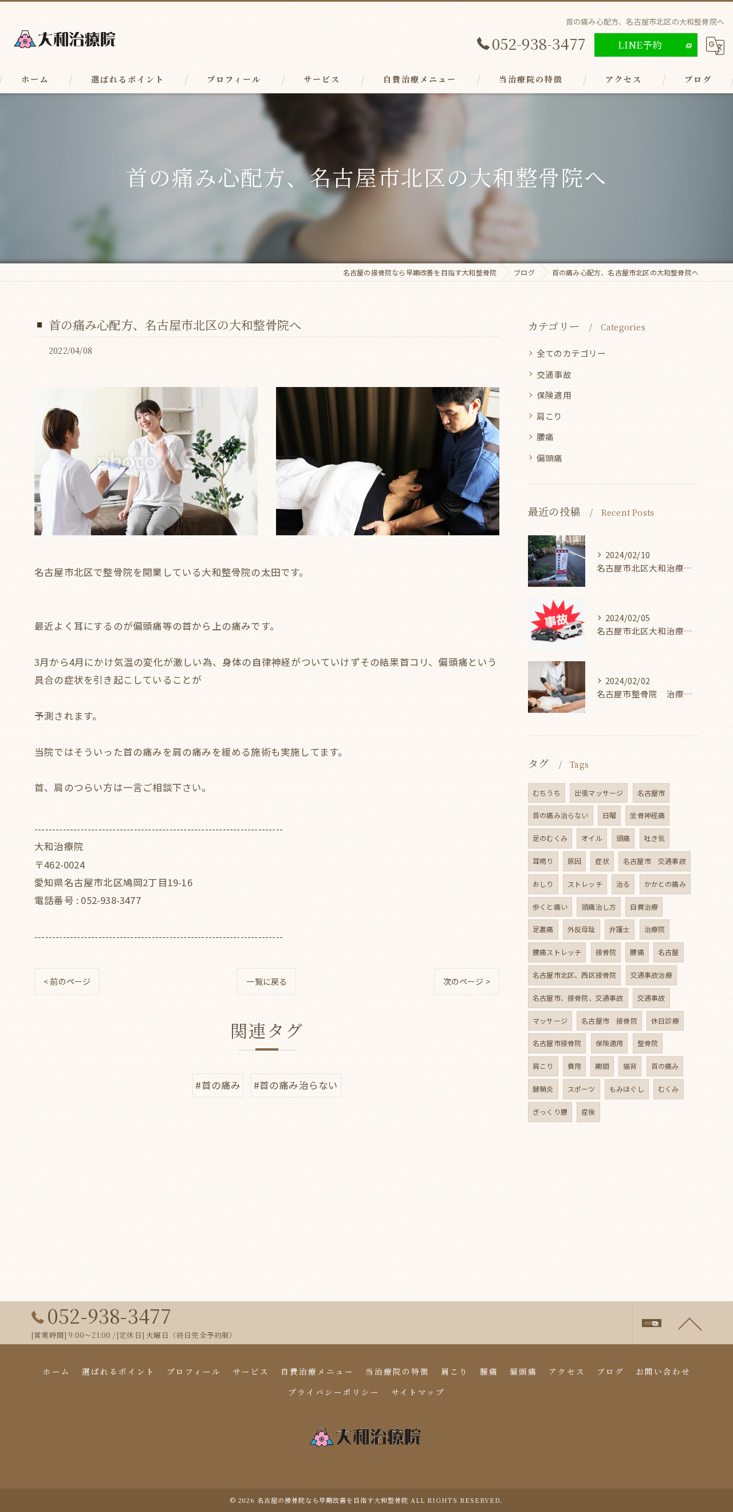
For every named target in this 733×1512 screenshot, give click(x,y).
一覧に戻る (266, 981)
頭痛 (623, 838)
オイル (591, 838)
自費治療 (644, 906)
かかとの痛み (665, 884)
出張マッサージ (598, 793)
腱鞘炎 (543, 1088)
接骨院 (606, 952)
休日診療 (665, 1020)
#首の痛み (218, 1085)
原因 (574, 861)
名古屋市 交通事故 (654, 861)
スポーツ (582, 1088)
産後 (588, 1111)
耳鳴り (543, 861)
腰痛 (545, 437)
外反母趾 (582, 929)
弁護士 (619, 929)
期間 (602, 1066)
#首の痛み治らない (296, 1085)
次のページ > (466, 981)
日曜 (609, 815)
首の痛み (665, 1066)
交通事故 (554, 374)
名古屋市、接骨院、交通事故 (578, 997)
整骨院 (648, 1043)
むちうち (547, 793)
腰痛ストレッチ (557, 952)
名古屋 (668, 952)
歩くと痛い (550, 906)
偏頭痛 (550, 458)
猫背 (630, 1066)
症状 (602, 861)
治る (623, 884)
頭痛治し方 (598, 906)
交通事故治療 (651, 975)
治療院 (654, 929)
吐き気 (654, 838)
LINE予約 (640, 45)
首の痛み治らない (561, 815)
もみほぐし (626, 1088)
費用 (574, 1066)
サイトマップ (418, 1391)
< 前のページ (67, 981)
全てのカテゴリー (571, 353)
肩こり (550, 416)
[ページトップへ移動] (690, 1323)
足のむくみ (550, 838)
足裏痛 (543, 929)
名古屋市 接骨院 (609, 1020)
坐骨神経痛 (647, 815)
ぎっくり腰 (550, 1111)
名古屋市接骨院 (557, 1043)
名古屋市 (651, 793)
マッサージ (550, 1020)
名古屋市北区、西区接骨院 (574, 975)
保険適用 (554, 395)
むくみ (668, 1088)
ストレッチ (585, 884)
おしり (543, 884)
